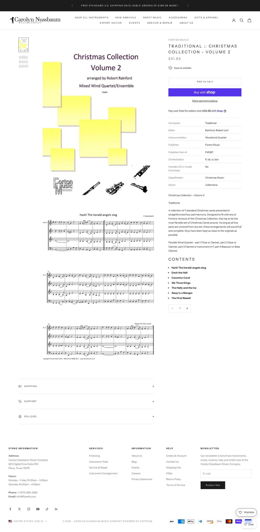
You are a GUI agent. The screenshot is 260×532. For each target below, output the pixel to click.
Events (134, 23)
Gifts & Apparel (206, 17)
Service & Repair (159, 23)
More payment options (205, 100)
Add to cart (205, 81)
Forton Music (178, 39)
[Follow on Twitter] (19, 509)
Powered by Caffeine (138, 521)
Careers (136, 473)
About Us (186, 23)
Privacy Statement (142, 479)
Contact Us (172, 461)
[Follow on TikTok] (47, 509)
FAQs (169, 473)
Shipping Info (173, 467)
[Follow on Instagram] (28, 509)
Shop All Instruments (91, 17)
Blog (134, 461)
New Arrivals (125, 17)
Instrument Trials (98, 461)
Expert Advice (111, 23)
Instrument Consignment (103, 473)
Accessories (178, 17)
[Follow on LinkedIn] (56, 509)
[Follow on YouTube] (38, 509)
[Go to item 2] (23, 61)
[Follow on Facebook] (10, 509)
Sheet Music (152, 17)
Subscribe (213, 485)
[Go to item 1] (23, 45)
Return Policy (173, 479)
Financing (94, 455)
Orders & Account (176, 455)
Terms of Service (175, 485)
